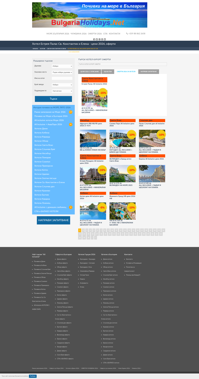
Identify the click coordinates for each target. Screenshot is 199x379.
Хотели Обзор (41, 141)
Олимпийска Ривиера (87, 271)
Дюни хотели (107, 259)
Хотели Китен (41, 170)
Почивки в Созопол (40, 281)
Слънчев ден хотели (110, 323)
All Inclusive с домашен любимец (52, 207)
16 (137, 230)
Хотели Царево (41, 174)
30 (109, 234)
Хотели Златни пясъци (45, 178)
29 (105, 234)
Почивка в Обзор (39, 277)
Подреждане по (40, 91)
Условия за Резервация (133, 263)
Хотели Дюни (41, 129)
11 (116, 230)
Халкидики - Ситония (87, 263)
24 (84, 234)
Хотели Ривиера (42, 137)
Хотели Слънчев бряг (44, 149)
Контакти (114, 34)
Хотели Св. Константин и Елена (49, 182)
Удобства (108, 71)
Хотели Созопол (42, 162)
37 (139, 234)
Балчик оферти (62, 327)
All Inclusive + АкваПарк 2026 (53, 124)
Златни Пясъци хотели (111, 307)
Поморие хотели (108, 283)
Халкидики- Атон (86, 267)
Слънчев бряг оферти (64, 275)
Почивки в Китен (39, 289)
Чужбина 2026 (78, 34)
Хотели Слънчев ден (44, 187)
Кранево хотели (108, 327)
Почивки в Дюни (39, 261)
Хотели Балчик (41, 195)
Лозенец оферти (62, 303)
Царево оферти (62, 299)
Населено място (40, 72)
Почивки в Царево (40, 293)
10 (112, 230)
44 (84, 237)
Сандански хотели (109, 351)
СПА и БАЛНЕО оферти (65, 359)
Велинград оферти (63, 335)
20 (154, 230)
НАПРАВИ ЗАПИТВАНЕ (53, 220)
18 (146, 230)
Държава (37, 66)
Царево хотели (108, 299)
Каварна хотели (108, 335)
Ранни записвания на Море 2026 (53, 112)
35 (131, 234)
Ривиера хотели (108, 311)
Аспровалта (84, 283)
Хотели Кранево (42, 191)
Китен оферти (62, 295)
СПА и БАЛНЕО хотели (111, 363)
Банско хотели (108, 343)
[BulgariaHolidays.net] (89, 15)
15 (133, 230)
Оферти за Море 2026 (56, 368)
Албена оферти (62, 263)
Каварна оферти (62, 331)
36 (135, 234)
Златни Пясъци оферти (65, 307)
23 (80, 234)
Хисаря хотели (108, 347)
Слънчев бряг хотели (110, 275)
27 (97, 234)
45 (88, 237)
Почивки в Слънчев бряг (42, 269)
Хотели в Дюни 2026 (72, 368)
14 (129, 230)
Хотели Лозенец (42, 203)
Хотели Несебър (42, 153)
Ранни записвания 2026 (39, 368)
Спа (105, 34)
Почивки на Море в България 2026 (50, 116)
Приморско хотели (109, 291)
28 (101, 234)
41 (156, 234)
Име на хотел (39, 78)
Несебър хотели (108, 279)
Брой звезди (39, 84)
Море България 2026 (58, 34)
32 (118, 234)
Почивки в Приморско (41, 285)
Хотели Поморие (42, 158)
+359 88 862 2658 (136, 34)
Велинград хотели (109, 339)
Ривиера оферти (62, 311)
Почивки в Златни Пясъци (43, 273)
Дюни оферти (61, 259)
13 (125, 230)
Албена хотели (108, 263)
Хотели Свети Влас (43, 145)
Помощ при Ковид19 (133, 275)
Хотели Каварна (42, 199)
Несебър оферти (63, 279)
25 (88, 234)
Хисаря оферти (62, 347)
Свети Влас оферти (63, 271)
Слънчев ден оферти (64, 323)
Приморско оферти (63, 291)
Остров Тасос (84, 275)
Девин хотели (108, 355)
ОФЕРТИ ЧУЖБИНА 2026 (89, 368)
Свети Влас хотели (109, 271)
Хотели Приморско (43, 166)
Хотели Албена (41, 133)
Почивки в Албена (40, 265)
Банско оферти (62, 339)
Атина (82, 287)
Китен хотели (108, 295)
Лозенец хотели (108, 303)
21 (159, 230)
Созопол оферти (62, 287)
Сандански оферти (63, 343)
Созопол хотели (108, 287)
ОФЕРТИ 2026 (95, 34)
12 (120, 230)
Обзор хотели (108, 267)
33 (122, 234)
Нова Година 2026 (124, 368)
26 (92, 234)
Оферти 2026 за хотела (126, 71)
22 (163, 230)
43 (80, 237)
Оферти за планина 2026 (108, 368)
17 (142, 230)
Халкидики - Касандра (87, 259)
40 (152, 234)
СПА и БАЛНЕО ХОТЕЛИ (46, 211)
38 (144, 234)
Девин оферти (62, 351)
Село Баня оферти (63, 355)
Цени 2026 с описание (89, 71)
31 (114, 234)
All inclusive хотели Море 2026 (49, 120)
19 (150, 230)
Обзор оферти (62, 267)
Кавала (82, 279)
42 (161, 234)
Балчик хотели (108, 331)
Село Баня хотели (109, 359)
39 (148, 234)
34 (126, 234)
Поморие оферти (63, 283)
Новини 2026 (136, 368)
